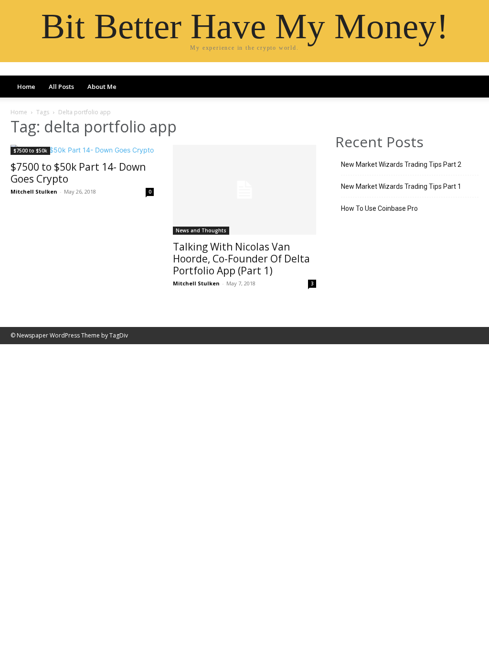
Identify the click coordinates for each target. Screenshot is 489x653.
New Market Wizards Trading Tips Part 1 (401, 186)
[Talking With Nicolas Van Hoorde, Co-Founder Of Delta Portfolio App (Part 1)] (244, 190)
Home (26, 86)
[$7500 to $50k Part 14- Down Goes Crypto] (82, 150)
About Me (102, 86)
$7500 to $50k (30, 150)
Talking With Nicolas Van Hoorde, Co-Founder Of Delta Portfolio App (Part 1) (241, 258)
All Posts (61, 86)
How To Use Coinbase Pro (379, 208)
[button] (467, 87)
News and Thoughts (201, 230)
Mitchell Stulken (34, 191)
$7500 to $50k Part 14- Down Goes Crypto (78, 172)
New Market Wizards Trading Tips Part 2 (401, 164)
